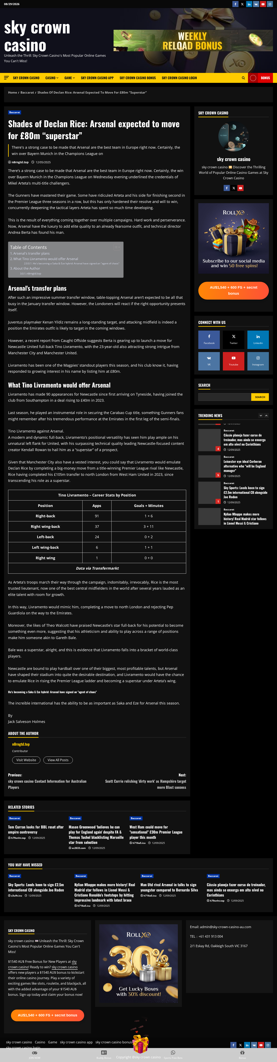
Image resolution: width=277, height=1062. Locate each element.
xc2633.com (79, 848)
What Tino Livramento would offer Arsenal (45, 259)
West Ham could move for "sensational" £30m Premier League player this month (156, 832)
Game (68, 77)
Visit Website (26, 760)
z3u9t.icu (16, 895)
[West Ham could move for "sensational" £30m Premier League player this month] (158, 818)
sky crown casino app (97, 77)
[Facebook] (227, 188)
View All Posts (58, 760)
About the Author (26, 268)
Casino (50, 77)
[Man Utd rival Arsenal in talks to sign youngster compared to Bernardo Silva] (172, 876)
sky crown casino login (179, 77)
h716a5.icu (139, 843)
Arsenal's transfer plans (31, 253)
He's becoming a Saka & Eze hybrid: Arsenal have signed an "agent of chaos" (76, 263)
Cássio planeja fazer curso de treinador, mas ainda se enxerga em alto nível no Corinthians (209, 435)
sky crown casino (37, 35)
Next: (145, 781)
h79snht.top (18, 838)
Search (204, 385)
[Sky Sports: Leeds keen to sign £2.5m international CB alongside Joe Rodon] (39, 876)
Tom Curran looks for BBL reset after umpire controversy (36, 829)
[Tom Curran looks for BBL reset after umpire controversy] (36, 818)
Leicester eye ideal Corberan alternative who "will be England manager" (209, 461)
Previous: (47, 781)
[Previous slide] (260, 415)
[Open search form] (243, 78)
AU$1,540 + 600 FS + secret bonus (233, 290)
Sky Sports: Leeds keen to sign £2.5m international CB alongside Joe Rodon (209, 487)
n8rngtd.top (20, 162)
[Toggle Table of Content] (114, 247)
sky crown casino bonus (138, 77)
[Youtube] (240, 188)
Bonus (265, 77)
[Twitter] (234, 188)
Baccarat (14, 112)
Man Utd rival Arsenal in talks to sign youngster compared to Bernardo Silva (169, 887)
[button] (6, 77)
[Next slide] (266, 415)
